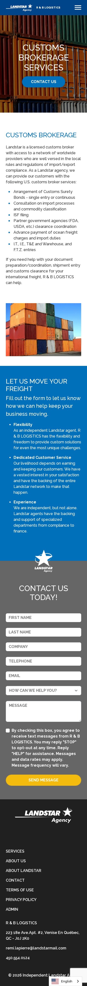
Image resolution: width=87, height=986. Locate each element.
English (66, 981)
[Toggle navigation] (78, 7)
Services (15, 851)
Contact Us (43, 81)
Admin (12, 909)
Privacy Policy (21, 899)
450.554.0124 (18, 957)
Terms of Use (20, 890)
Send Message (43, 780)
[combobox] (65, 981)
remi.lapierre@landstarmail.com (36, 948)
